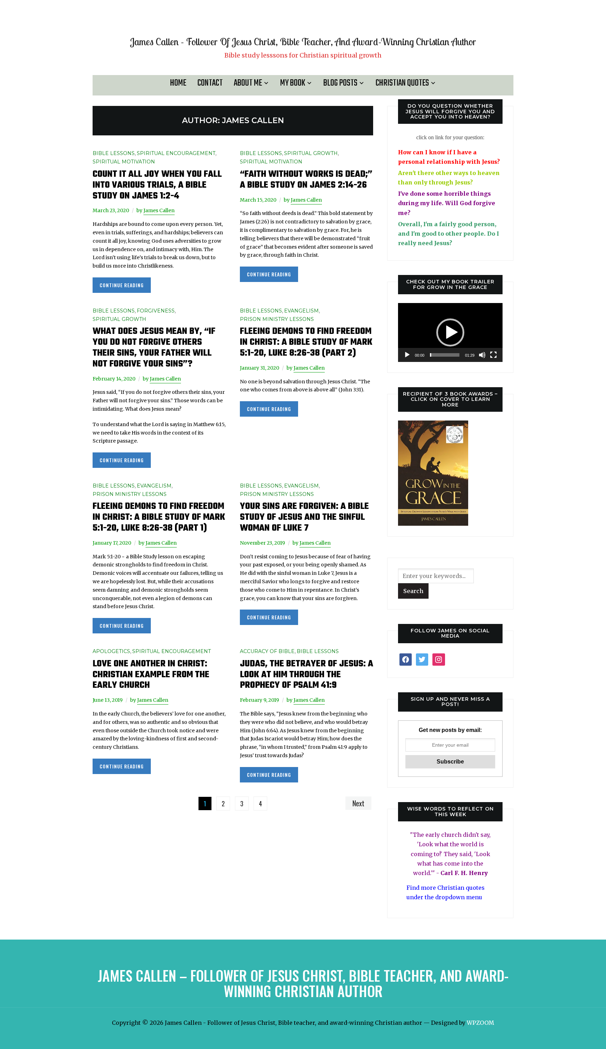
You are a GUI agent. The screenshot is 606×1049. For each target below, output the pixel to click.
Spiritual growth (311, 153)
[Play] (407, 354)
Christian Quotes (402, 83)
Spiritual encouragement (176, 153)
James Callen (159, 210)
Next (358, 803)
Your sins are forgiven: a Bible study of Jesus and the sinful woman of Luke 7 (304, 517)
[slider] (444, 355)
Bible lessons (114, 153)
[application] (450, 332)
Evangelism (301, 311)
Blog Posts (340, 83)
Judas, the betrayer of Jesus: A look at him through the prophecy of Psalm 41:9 (306, 675)
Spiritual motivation (124, 162)
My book (292, 83)
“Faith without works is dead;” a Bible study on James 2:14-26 (306, 179)
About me (248, 83)
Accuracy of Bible (267, 651)
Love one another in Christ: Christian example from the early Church (151, 675)
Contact (210, 83)
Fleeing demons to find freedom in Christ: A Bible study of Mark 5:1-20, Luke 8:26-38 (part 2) (306, 342)
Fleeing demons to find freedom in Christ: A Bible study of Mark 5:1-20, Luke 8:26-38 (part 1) (159, 517)
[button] (450, 332)
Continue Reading (122, 285)
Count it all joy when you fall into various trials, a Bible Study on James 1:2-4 (157, 185)
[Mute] (482, 354)
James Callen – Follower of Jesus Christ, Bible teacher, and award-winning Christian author (303, 983)
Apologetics (111, 651)
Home (178, 83)
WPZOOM (480, 1022)
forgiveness (156, 311)
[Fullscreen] (493, 354)
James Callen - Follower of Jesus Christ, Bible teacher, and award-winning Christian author (303, 41)
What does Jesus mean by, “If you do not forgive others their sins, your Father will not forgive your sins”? (154, 347)
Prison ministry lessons (277, 319)
